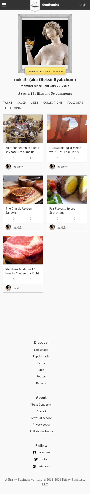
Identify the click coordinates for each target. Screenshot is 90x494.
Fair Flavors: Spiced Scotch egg (62, 210)
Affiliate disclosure (41, 431)
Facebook (44, 452)
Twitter (44, 459)
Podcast (41, 376)
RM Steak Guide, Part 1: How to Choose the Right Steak (22, 273)
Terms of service (41, 418)
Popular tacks (41, 356)
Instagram (44, 466)
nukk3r (18, 167)
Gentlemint (45, 7)
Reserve (41, 383)
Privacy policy (41, 424)
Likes (35, 102)
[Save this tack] (35, 129)
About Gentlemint (41, 404)
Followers (75, 102)
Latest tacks (41, 350)
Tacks (8, 102)
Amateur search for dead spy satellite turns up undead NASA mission (22, 152)
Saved (21, 102)
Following (13, 108)
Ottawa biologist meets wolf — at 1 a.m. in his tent (65, 152)
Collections (53, 102)
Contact (41, 411)
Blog (41, 370)
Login (83, 5)
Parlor (41, 363)
